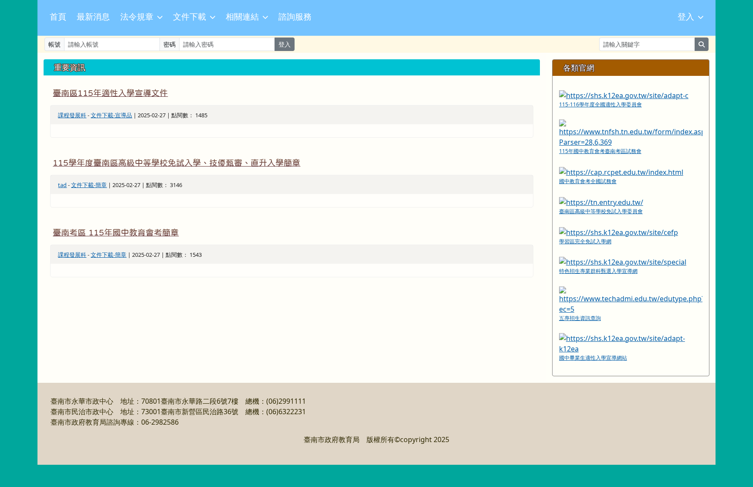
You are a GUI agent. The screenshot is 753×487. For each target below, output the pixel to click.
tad (62, 185)
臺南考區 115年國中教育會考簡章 (116, 232)
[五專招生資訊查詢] (630, 299)
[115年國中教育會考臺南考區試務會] (630, 132)
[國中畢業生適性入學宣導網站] (630, 342)
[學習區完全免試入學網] (618, 231)
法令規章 (136, 16)
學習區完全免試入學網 (585, 241)
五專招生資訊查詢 (580, 318)
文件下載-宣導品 (111, 115)
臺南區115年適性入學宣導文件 (110, 93)
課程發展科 (72, 115)
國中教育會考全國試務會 (588, 181)
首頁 (58, 16)
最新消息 (93, 16)
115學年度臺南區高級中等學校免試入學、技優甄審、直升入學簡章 (176, 163)
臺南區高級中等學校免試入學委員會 (601, 211)
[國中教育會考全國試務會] (621, 171)
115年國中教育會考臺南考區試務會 (600, 151)
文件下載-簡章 (89, 185)
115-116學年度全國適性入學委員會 (600, 104)
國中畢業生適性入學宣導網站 (593, 357)
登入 (686, 16)
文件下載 (189, 16)
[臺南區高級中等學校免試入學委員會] (601, 201)
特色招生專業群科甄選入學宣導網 (598, 271)
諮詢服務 (295, 16)
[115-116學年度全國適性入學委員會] (624, 94)
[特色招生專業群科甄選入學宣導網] (622, 261)
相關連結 (242, 16)
